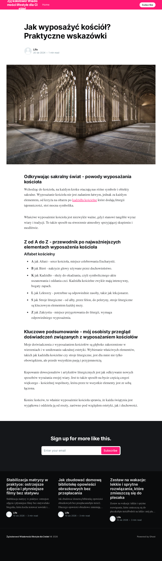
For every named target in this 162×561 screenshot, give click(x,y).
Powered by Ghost (146, 536)
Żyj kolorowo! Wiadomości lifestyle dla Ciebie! (28, 536)
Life (35, 49)
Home (45, 4)
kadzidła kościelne (84, 200)
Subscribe (147, 4)
